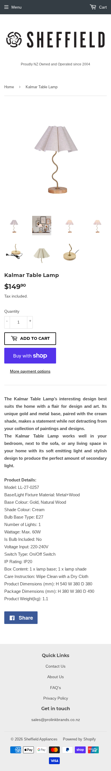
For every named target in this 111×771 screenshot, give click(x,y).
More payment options (30, 371)
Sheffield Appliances (40, 739)
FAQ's (55, 687)
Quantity (11, 311)
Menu (16, 7)
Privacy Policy (55, 698)
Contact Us (55, 666)
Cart (102, 7)
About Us (55, 676)
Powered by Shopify (79, 739)
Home (9, 87)
